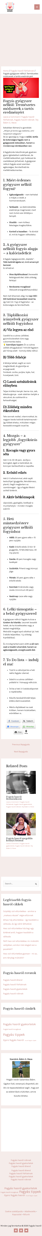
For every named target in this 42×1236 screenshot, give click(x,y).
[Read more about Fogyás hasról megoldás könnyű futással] (21, 824)
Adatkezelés (30, 1211)
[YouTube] (26, 1230)
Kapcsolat (16, 1214)
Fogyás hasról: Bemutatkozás (14, 797)
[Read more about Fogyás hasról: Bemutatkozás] (21, 782)
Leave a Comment (11, 117)
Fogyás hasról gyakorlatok (23, 804)
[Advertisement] (21, 36)
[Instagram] (21, 1230)
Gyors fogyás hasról (13, 1040)
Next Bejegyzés (21, 751)
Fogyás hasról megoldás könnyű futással (19, 839)
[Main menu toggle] (37, 7)
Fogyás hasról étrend (12, 980)
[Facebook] (16, 1230)
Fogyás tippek (14, 1035)
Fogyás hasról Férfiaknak (14, 984)
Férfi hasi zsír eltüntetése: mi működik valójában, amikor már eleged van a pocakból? (21, 945)
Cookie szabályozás (14, 1211)
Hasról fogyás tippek (30, 1040)
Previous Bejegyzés (21, 744)
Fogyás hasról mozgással (12, 1029)
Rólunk (26, 1214)
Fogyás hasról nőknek (24, 120)
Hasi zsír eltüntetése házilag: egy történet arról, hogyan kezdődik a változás (18, 932)
